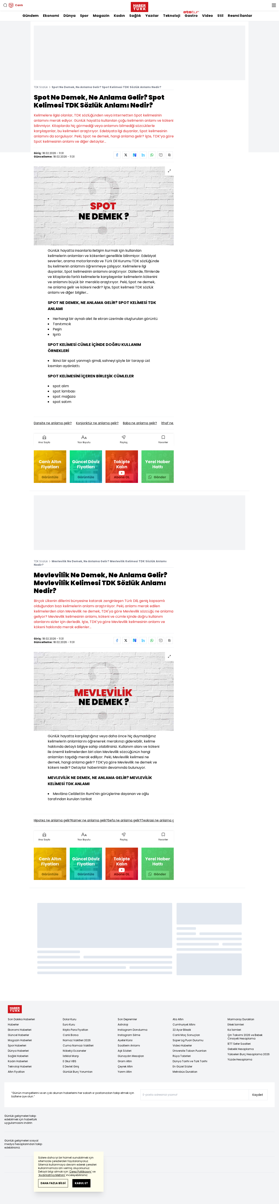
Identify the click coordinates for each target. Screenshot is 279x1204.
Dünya (69, 15)
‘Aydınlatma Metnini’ (51, 1175)
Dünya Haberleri (18, 1051)
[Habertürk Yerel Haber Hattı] (157, 466)
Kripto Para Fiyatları (75, 1030)
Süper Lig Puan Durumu (188, 1040)
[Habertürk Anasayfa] (139, 6)
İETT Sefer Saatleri (239, 1044)
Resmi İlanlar (240, 15)
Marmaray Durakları (241, 1019)
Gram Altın (125, 1061)
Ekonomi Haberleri (19, 1030)
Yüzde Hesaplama (240, 1059)
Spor (84, 15)
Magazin (101, 15)
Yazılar (152, 15)
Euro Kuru (69, 1024)
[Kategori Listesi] (274, 5)
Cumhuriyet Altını (184, 1024)
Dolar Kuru (69, 1019)
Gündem (30, 15)
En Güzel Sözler (182, 1066)
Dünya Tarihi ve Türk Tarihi (190, 1061)
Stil (220, 15)
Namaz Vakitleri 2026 (77, 1040)
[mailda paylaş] (160, 154)
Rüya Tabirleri (182, 1056)
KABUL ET (81, 1183)
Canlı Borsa (70, 1035)
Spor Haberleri (17, 1045)
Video (207, 15)
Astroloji (123, 1024)
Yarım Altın (125, 1072)
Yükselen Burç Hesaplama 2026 (249, 1054)
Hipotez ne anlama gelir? (52, 820)
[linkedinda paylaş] (143, 154)
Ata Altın (178, 1019)
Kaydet (257, 1095)
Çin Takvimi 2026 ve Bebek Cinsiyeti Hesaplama (245, 1036)
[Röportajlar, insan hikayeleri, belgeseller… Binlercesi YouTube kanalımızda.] (121, 466)
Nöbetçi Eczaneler (74, 1051)
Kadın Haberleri (18, 1061)
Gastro (191, 15)
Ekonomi (51, 15)
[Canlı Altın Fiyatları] (50, 466)
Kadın (119, 15)
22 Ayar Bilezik (182, 1030)
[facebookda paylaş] (117, 154)
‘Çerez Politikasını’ (80, 1171)
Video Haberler (182, 1045)
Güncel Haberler (18, 1035)
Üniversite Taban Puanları (189, 1051)
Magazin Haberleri (20, 1040)
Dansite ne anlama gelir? (53, 423)
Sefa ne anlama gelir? (124, 820)
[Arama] (5, 5)
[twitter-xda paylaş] (125, 154)
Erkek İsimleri (236, 1024)
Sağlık (135, 15)
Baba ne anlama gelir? (140, 423)
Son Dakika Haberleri (21, 1019)
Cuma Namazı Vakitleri (78, 1045)
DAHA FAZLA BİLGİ (53, 1183)
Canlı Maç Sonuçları (186, 1035)
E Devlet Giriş (71, 1066)
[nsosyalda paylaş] (134, 154)
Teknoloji (171, 15)
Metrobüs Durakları (185, 1072)
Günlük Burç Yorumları (77, 1072)
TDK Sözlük (41, 87)
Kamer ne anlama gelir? (89, 820)
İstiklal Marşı (71, 1056)
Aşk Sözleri (124, 1051)
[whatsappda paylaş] (151, 154)
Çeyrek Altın (125, 1066)
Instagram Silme (129, 1035)
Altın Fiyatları (16, 1072)
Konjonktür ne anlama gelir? (97, 423)
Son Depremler (127, 1019)
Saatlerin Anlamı (129, 1045)
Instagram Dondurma (132, 1030)
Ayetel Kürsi (125, 1040)
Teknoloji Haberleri (20, 1066)
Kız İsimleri (234, 1030)
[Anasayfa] (15, 1009)
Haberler (13, 1024)
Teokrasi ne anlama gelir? (160, 820)
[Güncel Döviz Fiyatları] (86, 466)
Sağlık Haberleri (18, 1056)
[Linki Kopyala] (169, 154)
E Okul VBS (69, 1061)
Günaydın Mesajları (131, 1056)
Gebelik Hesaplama (241, 1049)
